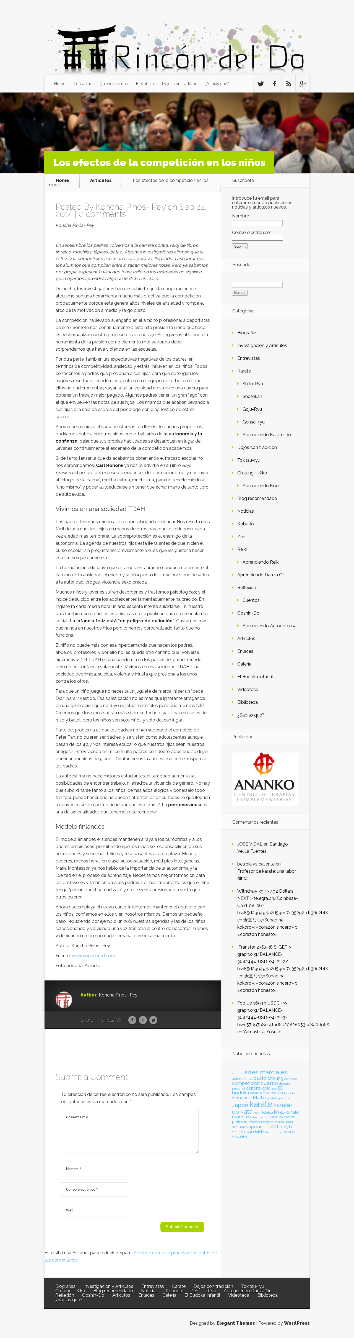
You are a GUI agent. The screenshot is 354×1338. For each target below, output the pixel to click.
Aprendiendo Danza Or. (260, 574)
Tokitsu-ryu (248, 460)
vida (235, 1137)
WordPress (297, 1323)
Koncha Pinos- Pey (131, 207)
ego (274, 1088)
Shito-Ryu (253, 383)
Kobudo (245, 524)
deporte (253, 1088)
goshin (272, 1098)
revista (279, 1122)
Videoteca (247, 689)
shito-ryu (281, 1126)
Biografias (247, 332)
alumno (237, 1073)
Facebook (143, 1020)
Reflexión (246, 587)
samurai (238, 1127)
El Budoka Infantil (255, 676)
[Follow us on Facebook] (274, 84)
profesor (239, 1121)
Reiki (242, 549)
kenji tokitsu (263, 1112)
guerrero (284, 1098)
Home (59, 83)
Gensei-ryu (254, 422)
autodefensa (242, 1079)
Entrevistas (248, 358)
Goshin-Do (248, 613)
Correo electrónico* (251, 232)
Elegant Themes (236, 1323)
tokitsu (289, 1132)
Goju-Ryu (252, 409)
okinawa (286, 1116)
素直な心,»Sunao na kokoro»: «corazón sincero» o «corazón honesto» (267, 927)
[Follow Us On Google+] (302, 84)
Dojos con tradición (179, 83)
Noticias (245, 511)
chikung (275, 1078)
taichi (259, 1132)
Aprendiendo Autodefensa (269, 625)
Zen (241, 536)
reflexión (255, 1122)
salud (289, 1122)
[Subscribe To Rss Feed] (288, 84)
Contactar (82, 83)
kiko (281, 1112)
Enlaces (245, 651)
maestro (241, 1116)
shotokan (243, 1131)
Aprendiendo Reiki (261, 562)
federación (273, 1093)
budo (259, 1078)
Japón (240, 1104)
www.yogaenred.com (93, 955)
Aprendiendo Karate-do (267, 434)
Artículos (101, 180)
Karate (244, 371)
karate (260, 1104)
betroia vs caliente (256, 864)
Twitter (153, 1020)
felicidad (290, 1093)
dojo (266, 1088)
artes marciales (265, 1072)
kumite (292, 1112)
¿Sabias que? (217, 83)
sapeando (257, 1126)
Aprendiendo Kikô (261, 485)
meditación (260, 1117)
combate (290, 1079)
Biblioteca (145, 83)
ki (275, 1112)
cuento (269, 1083)
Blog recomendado (257, 498)
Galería (244, 664)
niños (273, 1117)
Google (132, 1020)
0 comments (102, 214)
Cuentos (251, 600)
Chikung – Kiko (252, 473)
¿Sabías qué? (250, 715)
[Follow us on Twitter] (260, 84)
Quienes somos (114, 83)
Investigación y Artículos (262, 345)
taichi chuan (274, 1132)
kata (246, 1111)
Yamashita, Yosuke (262, 1031)
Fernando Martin (249, 1097)
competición (246, 1083)
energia (256, 1093)
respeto (268, 1122)
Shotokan (252, 396)
